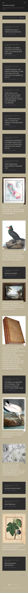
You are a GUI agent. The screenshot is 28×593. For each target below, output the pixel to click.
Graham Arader (8, 5)
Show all (21, 17)
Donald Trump (11, 273)
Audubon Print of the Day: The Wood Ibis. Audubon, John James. (13, 435)
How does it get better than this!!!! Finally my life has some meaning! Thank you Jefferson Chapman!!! (13, 98)
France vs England (12, 488)
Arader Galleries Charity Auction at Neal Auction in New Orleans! (13, 50)
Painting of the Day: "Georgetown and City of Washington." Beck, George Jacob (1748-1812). (13, 306)
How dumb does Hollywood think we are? (13, 166)
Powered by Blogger (15, 584)
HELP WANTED (10, 504)
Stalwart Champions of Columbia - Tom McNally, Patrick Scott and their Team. (14, 385)
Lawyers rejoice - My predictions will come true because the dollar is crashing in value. (14, 73)
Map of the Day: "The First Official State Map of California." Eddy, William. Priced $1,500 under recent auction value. (13, 209)
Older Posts (22, 575)
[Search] (25, 2)
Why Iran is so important (10, 564)
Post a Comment (12, 33)
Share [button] (6, 33)
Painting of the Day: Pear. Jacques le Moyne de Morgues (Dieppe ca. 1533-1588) (13, 548)
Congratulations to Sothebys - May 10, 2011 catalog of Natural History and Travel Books (13, 144)
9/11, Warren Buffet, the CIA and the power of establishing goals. (14, 121)
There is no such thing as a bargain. (13, 31)
